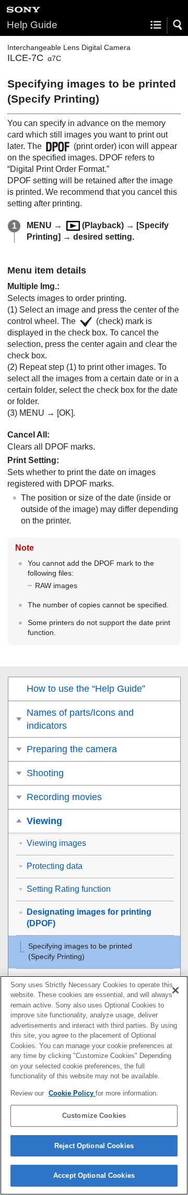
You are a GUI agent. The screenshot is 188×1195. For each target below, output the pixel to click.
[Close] (175, 990)
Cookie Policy (72, 1093)
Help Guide (32, 24)
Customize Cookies (94, 1115)
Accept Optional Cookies (94, 1175)
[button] (178, 25)
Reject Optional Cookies (94, 1146)
